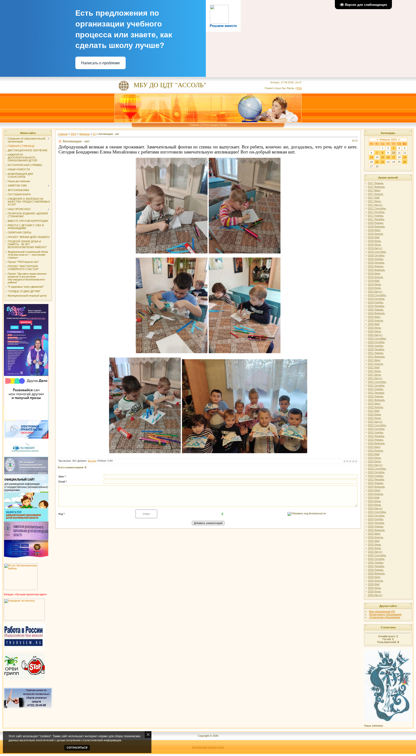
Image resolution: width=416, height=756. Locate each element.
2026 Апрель (375, 580)
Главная (194, 124)
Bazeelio (92, 461)
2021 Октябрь (376, 385)
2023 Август (375, 465)
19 (404, 157)
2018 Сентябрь (377, 251)
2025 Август (375, 551)
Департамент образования (385, 614)
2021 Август (375, 378)
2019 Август (375, 291)
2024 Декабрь (376, 522)
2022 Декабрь (376, 436)
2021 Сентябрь (377, 381)
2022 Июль (374, 418)
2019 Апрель (375, 277)
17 (393, 157)
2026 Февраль (376, 573)
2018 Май (373, 237)
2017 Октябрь (376, 212)
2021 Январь (376, 352)
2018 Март (374, 230)
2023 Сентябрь (377, 468)
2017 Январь (376, 183)
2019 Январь (376, 266)
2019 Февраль (376, 269)
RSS (299, 88)
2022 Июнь (374, 414)
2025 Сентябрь (377, 555)
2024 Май (373, 497)
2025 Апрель (375, 537)
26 (404, 161)
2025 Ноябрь (376, 562)
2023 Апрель (375, 450)
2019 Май (373, 280)
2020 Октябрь (376, 342)
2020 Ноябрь (376, 345)
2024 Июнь (374, 501)
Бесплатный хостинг (204, 747)
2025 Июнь (374, 544)
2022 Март (374, 403)
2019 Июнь (374, 284)
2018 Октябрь (376, 255)
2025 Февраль (376, 530)
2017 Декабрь (376, 219)
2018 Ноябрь (376, 259)
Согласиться (77, 747)
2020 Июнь (374, 327)
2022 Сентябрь (377, 425)
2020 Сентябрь (377, 338)
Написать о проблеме (100, 63)
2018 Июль (374, 244)
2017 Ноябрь (376, 215)
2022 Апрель (375, 407)
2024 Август (375, 508)
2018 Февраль (376, 226)
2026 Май (373, 584)
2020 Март (374, 316)
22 (382, 161)
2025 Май (373, 540)
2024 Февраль (376, 486)
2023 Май (373, 454)
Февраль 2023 (388, 139)
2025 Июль (374, 548)
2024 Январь (376, 483)
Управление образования (384, 617)
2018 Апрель (375, 233)
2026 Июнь (374, 587)
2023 (73, 134)
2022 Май (373, 410)
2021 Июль (374, 374)
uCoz (221, 747)
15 (382, 157)
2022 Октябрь (376, 428)
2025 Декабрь (376, 566)
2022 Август (375, 421)
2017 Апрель (375, 193)
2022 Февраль (376, 399)
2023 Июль (374, 461)
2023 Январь (376, 439)
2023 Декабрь (376, 479)
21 (377, 161)
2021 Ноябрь (376, 389)
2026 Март (374, 577)
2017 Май (373, 197)
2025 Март (374, 533)
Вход (224, 124)
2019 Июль (374, 287)
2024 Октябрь (376, 515)
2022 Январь (376, 396)
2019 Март (374, 273)
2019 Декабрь (376, 306)
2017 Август (375, 204)
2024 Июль (374, 504)
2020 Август (375, 334)
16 (388, 157)
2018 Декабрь (376, 262)
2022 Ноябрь (376, 432)
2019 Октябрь (376, 298)
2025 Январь (376, 526)
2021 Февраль (376, 356)
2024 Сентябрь (377, 512)
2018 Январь (376, 222)
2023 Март (374, 446)
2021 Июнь (374, 371)
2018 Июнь (374, 240)
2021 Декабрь (376, 392)
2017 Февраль (376, 186)
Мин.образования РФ (382, 611)
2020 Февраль (376, 313)
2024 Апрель (375, 493)
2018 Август (375, 248)
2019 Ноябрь (376, 302)
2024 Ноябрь (376, 519)
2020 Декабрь (376, 349)
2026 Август (375, 595)
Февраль (84, 134)
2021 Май (373, 367)
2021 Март (374, 360)
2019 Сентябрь (377, 295)
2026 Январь (376, 569)
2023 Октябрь (376, 472)
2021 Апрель (375, 363)
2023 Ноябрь (376, 475)
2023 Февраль (376, 443)
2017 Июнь (374, 201)
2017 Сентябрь (377, 208)
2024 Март (374, 490)
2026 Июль (374, 591)
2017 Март (374, 190)
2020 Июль (374, 331)
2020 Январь (376, 309)
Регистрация (210, 124)
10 (94, 134)
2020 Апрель (375, 320)
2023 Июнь (374, 457)
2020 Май (373, 324)
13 (371, 157)
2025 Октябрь (376, 558)
